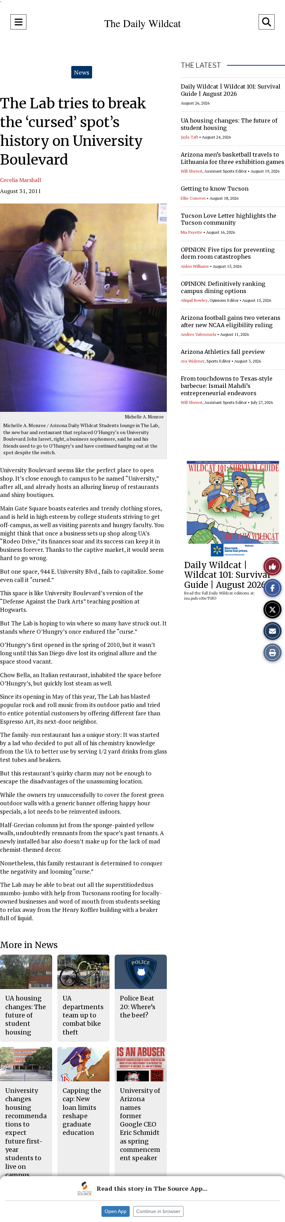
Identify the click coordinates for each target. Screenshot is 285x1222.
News (81, 72)
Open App (116, 1211)
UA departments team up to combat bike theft (83, 1015)
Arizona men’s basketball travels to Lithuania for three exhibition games (232, 158)
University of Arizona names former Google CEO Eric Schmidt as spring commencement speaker (140, 1124)
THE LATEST (201, 65)
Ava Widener (192, 361)
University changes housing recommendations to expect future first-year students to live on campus (26, 1133)
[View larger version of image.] (83, 307)
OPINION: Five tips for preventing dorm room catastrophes (228, 253)
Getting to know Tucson (215, 188)
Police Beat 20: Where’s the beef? (137, 1006)
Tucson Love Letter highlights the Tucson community (228, 219)
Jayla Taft (189, 137)
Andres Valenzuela (198, 334)
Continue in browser (158, 1211)
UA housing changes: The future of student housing (25, 1015)
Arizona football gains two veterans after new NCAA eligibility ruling (230, 321)
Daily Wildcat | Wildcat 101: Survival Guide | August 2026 (230, 90)
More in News (29, 945)
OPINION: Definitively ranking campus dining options (223, 287)
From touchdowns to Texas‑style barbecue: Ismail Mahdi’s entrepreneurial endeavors (226, 386)
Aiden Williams (195, 266)
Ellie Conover (193, 198)
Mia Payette (191, 232)
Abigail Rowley (194, 300)
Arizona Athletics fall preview (223, 351)
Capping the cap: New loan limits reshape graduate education (82, 1112)
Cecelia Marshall (20, 180)
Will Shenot (191, 171)
